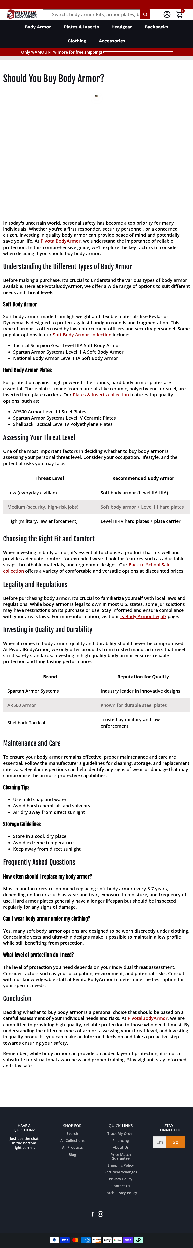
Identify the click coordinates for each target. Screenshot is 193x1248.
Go (175, 1142)
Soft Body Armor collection (82, 335)
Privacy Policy (120, 1179)
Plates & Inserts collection (101, 395)
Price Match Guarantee (121, 1157)
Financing (121, 1141)
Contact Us (120, 1186)
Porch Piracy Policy (120, 1193)
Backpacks (156, 26)
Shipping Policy (121, 1166)
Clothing (77, 40)
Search (72, 1134)
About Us (121, 1148)
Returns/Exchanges (120, 1172)
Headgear (121, 26)
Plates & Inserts (81, 26)
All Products (72, 1148)
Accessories (112, 40)
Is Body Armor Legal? (143, 616)
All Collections (72, 1141)
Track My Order (120, 1134)
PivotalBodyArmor (61, 241)
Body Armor (38, 26)
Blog (72, 1155)
